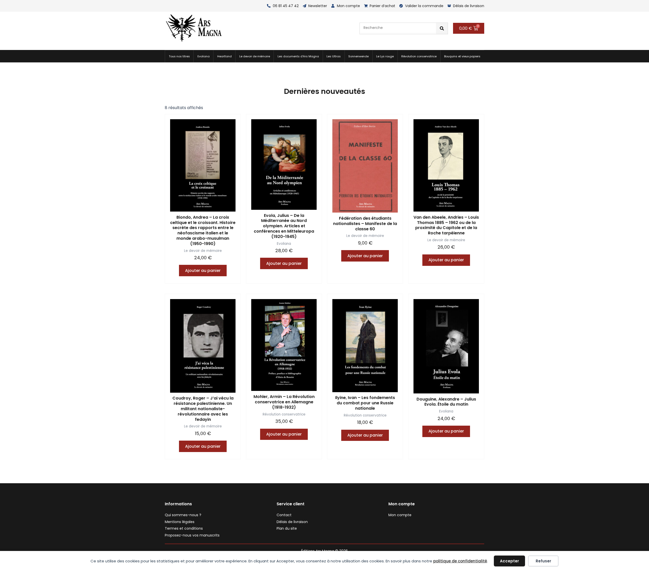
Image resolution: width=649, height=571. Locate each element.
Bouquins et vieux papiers (462, 56)
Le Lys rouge (385, 56)
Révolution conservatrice (419, 56)
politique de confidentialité (460, 561)
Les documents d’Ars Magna (298, 56)
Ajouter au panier (203, 270)
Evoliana (203, 56)
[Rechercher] (442, 28)
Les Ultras (334, 56)
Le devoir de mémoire (254, 56)
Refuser (543, 561)
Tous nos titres (179, 56)
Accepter (509, 561)
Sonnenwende (358, 56)
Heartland (224, 56)
